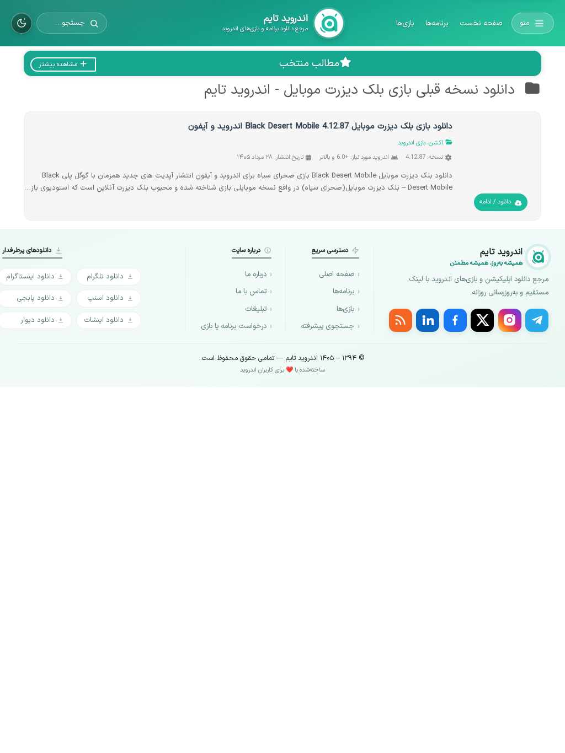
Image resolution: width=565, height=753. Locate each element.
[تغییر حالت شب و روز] (21, 23)
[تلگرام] (536, 320)
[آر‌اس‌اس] (400, 320)
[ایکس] (482, 320)
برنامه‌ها (437, 23)
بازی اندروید (411, 143)
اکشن (436, 143)
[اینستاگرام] (509, 320)
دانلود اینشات (104, 320)
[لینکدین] (427, 320)
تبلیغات (255, 309)
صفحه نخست (481, 23)
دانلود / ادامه (495, 202)
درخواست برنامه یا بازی (233, 326)
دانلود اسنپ (105, 298)
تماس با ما (251, 292)
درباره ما (255, 274)
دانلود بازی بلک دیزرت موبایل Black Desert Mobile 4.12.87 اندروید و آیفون (320, 126)
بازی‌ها (405, 23)
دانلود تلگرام (105, 276)
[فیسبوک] (455, 320)
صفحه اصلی (336, 274)
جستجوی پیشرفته (327, 326)
